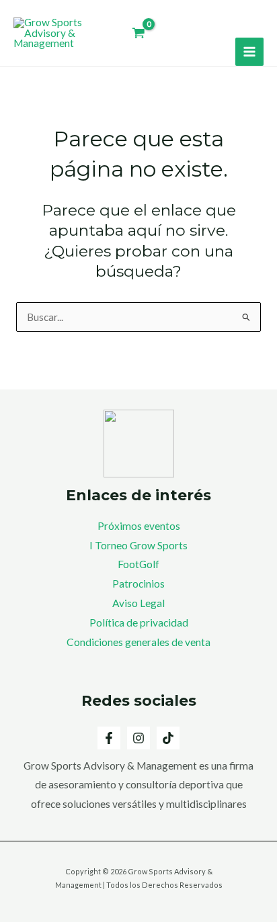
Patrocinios (138, 584)
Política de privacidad (138, 622)
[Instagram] (138, 738)
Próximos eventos (138, 526)
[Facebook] (108, 738)
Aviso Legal (138, 603)
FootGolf (138, 564)
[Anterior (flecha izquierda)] (23, 461)
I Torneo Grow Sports (138, 545)
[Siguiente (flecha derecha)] (253, 461)
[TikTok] (168, 738)
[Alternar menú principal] (249, 52)
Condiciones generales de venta (138, 642)
